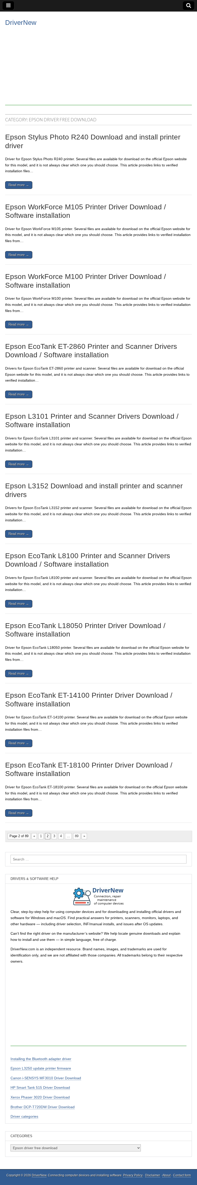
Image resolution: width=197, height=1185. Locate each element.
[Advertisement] (98, 69)
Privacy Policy (133, 1175)
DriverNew (20, 22)
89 (76, 836)
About (166, 1175)
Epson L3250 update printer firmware (41, 1068)
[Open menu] (8, 5)
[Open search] (188, 5)
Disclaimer (152, 1175)
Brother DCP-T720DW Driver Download (43, 1107)
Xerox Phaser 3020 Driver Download (40, 1097)
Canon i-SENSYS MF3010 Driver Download (46, 1078)
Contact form (182, 1175)
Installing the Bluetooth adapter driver (41, 1059)
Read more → (18, 185)
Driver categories (24, 1116)
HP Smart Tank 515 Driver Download (40, 1087)
